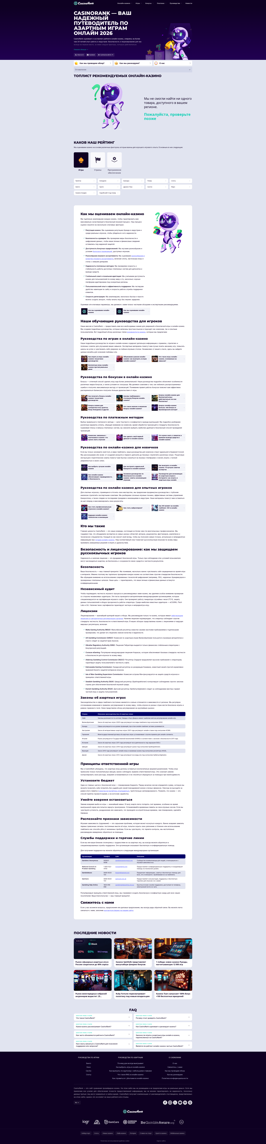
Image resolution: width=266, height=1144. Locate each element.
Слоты (88, 1074)
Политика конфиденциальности (175, 1078)
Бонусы (148, 3)
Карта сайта (161, 1141)
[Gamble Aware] (158, 1122)
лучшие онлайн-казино (104, 540)
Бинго (88, 1063)
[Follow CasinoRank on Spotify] (185, 1102)
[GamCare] (111, 1122)
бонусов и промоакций (102, 251)
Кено (89, 1067)
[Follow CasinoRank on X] (175, 1102)
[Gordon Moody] (130, 1122)
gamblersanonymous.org (124, 860)
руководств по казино (136, 332)
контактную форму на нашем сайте (118, 910)
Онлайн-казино (123, 3)
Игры (138, 3)
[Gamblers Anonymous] (97, 1122)
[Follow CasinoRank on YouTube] (180, 1102)
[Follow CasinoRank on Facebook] (165, 1102)
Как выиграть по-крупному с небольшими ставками (130, 1071)
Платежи (160, 3)
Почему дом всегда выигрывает (130, 1063)
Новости (188, 3)
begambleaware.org (122, 873)
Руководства (175, 3)
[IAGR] (86, 1122)
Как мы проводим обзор (175, 1071)
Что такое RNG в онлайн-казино (130, 1074)
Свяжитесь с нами (175, 1067)
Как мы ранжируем (175, 1074)
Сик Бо (88, 1071)
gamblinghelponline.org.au (124, 885)
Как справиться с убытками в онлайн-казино (130, 1078)
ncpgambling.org (121, 866)
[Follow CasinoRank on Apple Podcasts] (190, 1102)
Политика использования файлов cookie (114, 1141)
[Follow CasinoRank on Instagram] (170, 1102)
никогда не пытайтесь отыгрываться (114, 791)
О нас (175, 1063)
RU (76, 1103)
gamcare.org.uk (120, 879)
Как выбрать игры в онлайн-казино (130, 1067)
